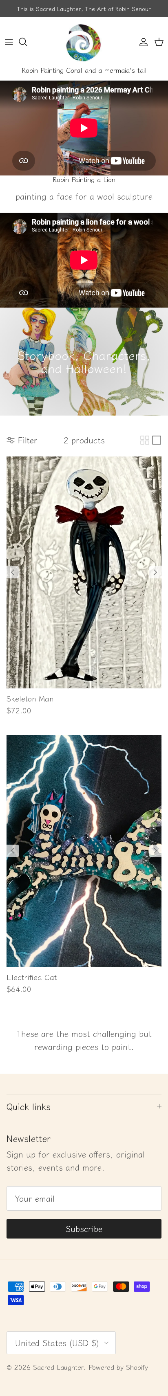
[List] (156, 440)
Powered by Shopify (118, 1367)
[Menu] (9, 42)
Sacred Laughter (58, 1367)
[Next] (155, 572)
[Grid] (145, 440)
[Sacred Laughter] (84, 41)
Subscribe (84, 1228)
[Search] (27, 42)
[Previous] (13, 572)
